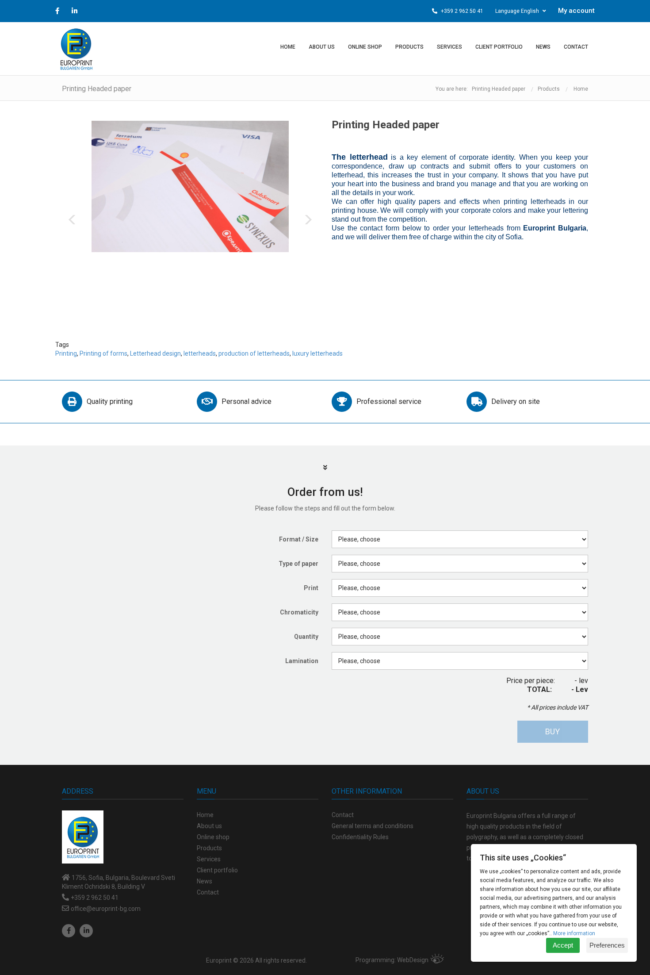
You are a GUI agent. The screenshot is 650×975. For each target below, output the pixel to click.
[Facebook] (68, 930)
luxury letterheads (317, 353)
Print (311, 587)
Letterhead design (155, 353)
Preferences (607, 945)
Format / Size (298, 539)
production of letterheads (254, 353)
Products (549, 89)
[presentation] (72, 219)
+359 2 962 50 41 (461, 11)
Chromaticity (299, 612)
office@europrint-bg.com (106, 908)
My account (576, 11)
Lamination (301, 660)
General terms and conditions (372, 825)
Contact (343, 814)
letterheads (200, 353)
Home (581, 89)
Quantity (306, 636)
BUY (552, 731)
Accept (563, 945)
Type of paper (298, 563)
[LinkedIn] (86, 930)
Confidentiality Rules (360, 837)
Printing (66, 353)
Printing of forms (103, 353)
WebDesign (412, 959)
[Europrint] (76, 48)
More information (574, 933)
